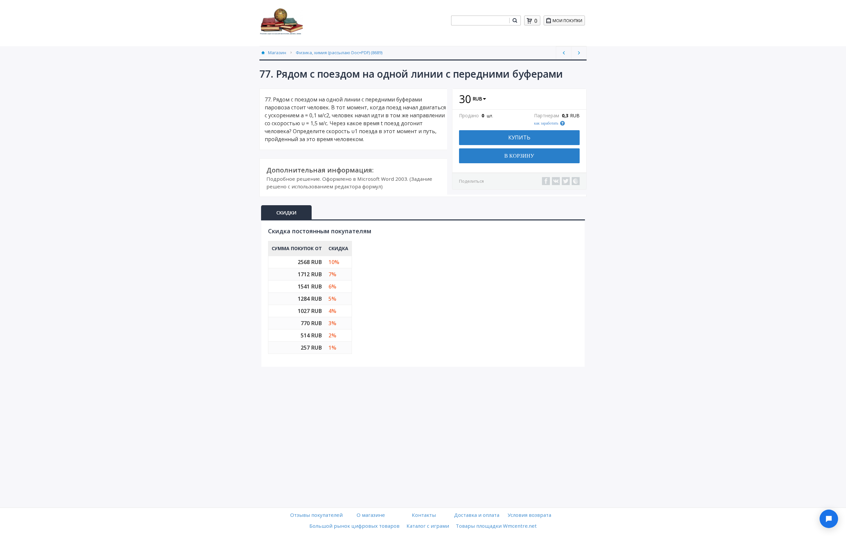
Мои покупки (567, 20)
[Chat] (829, 519)
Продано (469, 115)
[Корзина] (529, 21)
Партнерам (546, 115)
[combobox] (480, 20)
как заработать (546, 123)
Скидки (286, 212)
